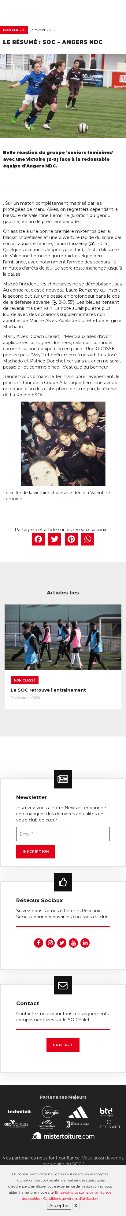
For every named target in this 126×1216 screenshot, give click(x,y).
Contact (63, 1045)
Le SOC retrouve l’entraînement (48, 690)
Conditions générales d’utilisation (70, 1198)
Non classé (14, 30)
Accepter (59, 1205)
